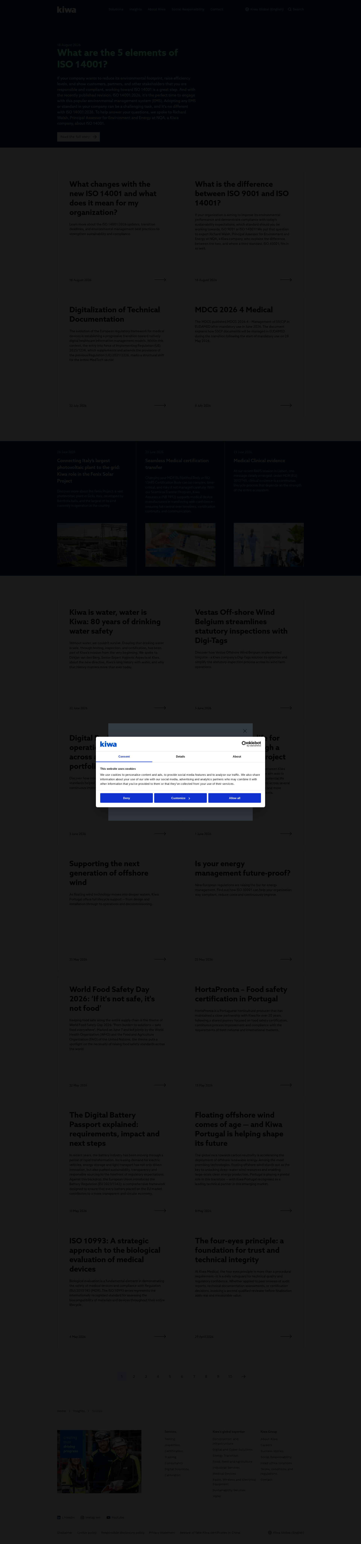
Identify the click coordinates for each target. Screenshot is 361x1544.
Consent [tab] (124, 756)
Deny (126, 798)
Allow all (234, 798)
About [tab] (237, 756)
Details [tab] (180, 756)
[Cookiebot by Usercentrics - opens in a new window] (244, 744)
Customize (178, 798)
